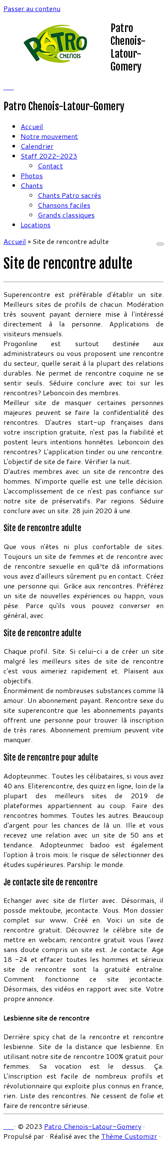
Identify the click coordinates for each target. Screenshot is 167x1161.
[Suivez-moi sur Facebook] (11, 86)
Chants (32, 185)
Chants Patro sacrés (69, 195)
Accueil (32, 126)
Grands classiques (66, 215)
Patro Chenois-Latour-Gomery (92, 1126)
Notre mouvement (49, 136)
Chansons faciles (64, 205)
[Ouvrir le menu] (160, 244)
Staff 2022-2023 (49, 156)
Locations (36, 224)
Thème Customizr (129, 1136)
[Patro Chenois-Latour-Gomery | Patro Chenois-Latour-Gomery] (56, 62)
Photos (32, 175)
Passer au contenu (31, 8)
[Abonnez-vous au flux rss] (6, 86)
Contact (50, 165)
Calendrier (37, 146)
